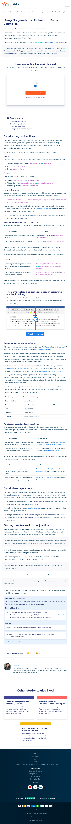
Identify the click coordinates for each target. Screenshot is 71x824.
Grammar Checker (35, 771)
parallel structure (34, 508)
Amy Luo (25, 28)
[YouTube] (30, 787)
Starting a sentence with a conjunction (21, 129)
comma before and (52, 250)
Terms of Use (35, 810)
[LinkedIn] (40, 787)
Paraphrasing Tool (35, 774)
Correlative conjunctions (17, 126)
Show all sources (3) (13, 642)
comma (63, 225)
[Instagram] (35, 787)
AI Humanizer (35, 776)
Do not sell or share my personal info (36, 813)
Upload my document (35, 334)
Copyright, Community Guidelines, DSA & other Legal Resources (35, 764)
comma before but (44, 209)
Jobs (35, 759)
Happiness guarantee (35, 820)
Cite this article (59, 615)
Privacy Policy (35, 817)
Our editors (35, 756)
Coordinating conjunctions (18, 121)
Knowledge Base (35, 779)
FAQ (35, 762)
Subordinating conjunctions (18, 124)
